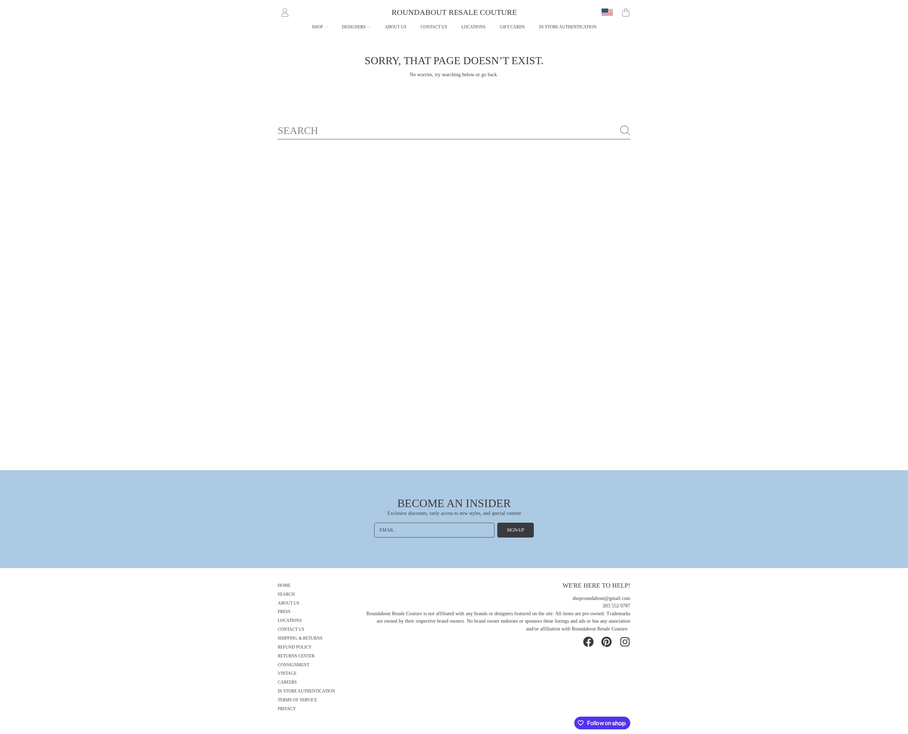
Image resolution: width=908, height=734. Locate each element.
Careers (287, 682)
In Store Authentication (306, 691)
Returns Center (296, 656)
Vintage (287, 673)
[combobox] (454, 130)
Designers (354, 26)
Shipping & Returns (300, 638)
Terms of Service (297, 700)
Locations (290, 620)
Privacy (287, 709)
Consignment (293, 665)
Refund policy (295, 647)
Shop (318, 26)
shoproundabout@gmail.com (601, 598)
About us (288, 603)
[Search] (625, 130)
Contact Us (291, 629)
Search (286, 594)
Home (284, 585)
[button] (626, 12)
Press (284, 612)
